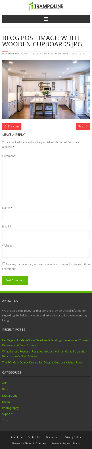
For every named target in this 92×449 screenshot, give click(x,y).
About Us (16, 437)
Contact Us (33, 437)
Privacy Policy (73, 437)
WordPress (73, 443)
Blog (5, 389)
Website (7, 245)
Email (6, 226)
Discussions (9, 395)
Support (7, 414)
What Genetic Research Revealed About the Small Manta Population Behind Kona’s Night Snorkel (44, 354)
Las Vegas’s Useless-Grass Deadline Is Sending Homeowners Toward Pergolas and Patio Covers (45, 342)
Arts (4, 383)
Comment (8, 156)
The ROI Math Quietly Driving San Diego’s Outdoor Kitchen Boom (43, 362)
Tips (5, 420)
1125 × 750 (42, 53)
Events (6, 402)
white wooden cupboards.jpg (68, 53)
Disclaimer (52, 437)
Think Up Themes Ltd (37, 443)
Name (7, 208)
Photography (10, 408)
